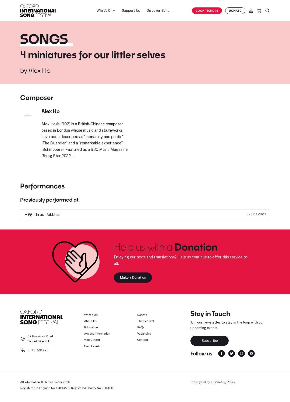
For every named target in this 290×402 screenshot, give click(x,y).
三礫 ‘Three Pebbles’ (42, 214)
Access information (97, 333)
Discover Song (158, 11)
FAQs (141, 327)
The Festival (145, 321)
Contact (142, 339)
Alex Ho (39, 70)
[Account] (250, 10)
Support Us (131, 11)
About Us (90, 321)
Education (91, 327)
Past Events (92, 346)
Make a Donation (133, 277)
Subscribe (209, 341)
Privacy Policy (200, 382)
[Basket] (259, 10)
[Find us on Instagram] (241, 353)
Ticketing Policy (224, 382)
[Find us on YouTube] (251, 353)
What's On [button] (104, 11)
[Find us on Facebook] (221, 353)
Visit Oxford (92, 339)
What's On (91, 314)
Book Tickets (207, 10)
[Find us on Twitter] (231, 353)
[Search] (267, 10)
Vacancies (144, 333)
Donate (235, 10)
